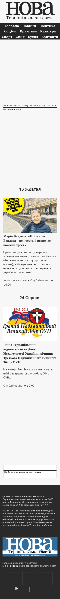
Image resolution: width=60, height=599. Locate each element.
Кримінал (28, 31)
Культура (48, 31)
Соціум (10, 31)
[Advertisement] (30, 71)
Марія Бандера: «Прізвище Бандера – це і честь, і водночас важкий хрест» (27, 240)
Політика (47, 26)
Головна (12, 26)
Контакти (50, 36)
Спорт (7, 36)
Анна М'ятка (31, 563)
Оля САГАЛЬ (20, 280)
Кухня (33, 36)
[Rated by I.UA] (22, 589)
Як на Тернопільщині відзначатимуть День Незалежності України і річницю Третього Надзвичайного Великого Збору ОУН (29, 353)
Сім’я (20, 36)
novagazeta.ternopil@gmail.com (38, 566)
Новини (29, 26)
